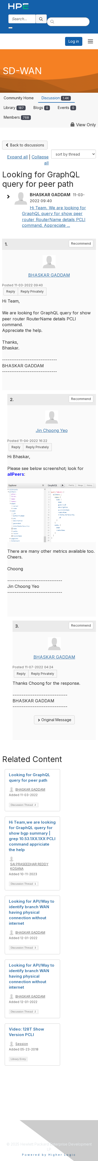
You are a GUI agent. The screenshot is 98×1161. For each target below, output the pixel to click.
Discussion (55, 98)
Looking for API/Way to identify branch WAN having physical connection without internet (31, 912)
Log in (73, 41)
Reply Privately (32, 291)
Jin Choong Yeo (52, 430)
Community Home (19, 98)
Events (66, 107)
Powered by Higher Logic (49, 1155)
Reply (10, 291)
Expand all (17, 157)
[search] (41, 18)
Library (14, 107)
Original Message (55, 720)
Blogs (40, 107)
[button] (9, 197)
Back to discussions (26, 145)
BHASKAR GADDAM (49, 275)
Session (21, 1044)
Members (16, 117)
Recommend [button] (81, 243)
